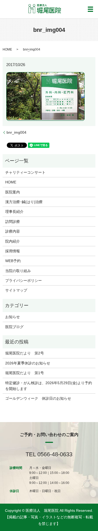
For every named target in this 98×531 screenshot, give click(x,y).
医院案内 (12, 192)
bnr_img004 (16, 132)
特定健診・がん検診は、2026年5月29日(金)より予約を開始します (48, 386)
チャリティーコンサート (25, 172)
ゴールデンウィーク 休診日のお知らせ (38, 398)
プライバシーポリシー (23, 280)
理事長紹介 (14, 211)
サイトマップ (16, 290)
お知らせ (12, 317)
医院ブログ (14, 327)
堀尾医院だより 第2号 (24, 353)
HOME (7, 49)
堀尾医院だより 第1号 (24, 373)
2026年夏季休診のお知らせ (27, 363)
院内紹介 (12, 241)
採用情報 (12, 251)
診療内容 (12, 231)
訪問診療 (12, 221)
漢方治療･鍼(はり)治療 (24, 202)
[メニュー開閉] (90, 9)
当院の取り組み (18, 271)
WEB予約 (13, 261)
